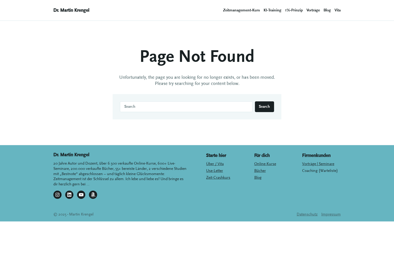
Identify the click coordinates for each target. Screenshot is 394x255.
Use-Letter (214, 170)
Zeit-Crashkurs (218, 177)
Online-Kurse (265, 164)
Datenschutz (307, 214)
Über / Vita (215, 164)
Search (264, 106)
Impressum (331, 214)
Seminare (326, 164)
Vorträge (309, 164)
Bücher (260, 170)
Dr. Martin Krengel (71, 10)
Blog (258, 177)
